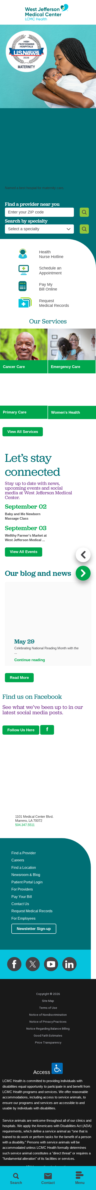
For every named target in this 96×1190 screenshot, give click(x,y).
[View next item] (83, 573)
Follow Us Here (20, 730)
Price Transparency (48, 1042)
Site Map (48, 1001)
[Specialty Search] (84, 229)
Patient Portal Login (27, 882)
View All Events (23, 551)
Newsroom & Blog (25, 875)
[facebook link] (14, 964)
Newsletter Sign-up (34, 928)
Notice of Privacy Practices (48, 1021)
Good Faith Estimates (48, 1035)
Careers (17, 860)
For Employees (23, 918)
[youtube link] (51, 964)
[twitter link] (33, 964)
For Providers (22, 889)
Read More (19, 677)
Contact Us (20, 904)
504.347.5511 (25, 825)
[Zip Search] (84, 212)
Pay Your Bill (21, 897)
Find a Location (23, 867)
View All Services (22, 431)
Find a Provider (23, 853)
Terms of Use (48, 1007)
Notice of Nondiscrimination (48, 1014)
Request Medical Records (31, 911)
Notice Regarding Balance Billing (48, 1028)
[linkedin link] (69, 964)
